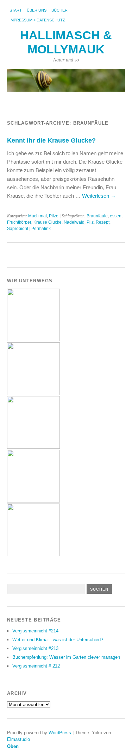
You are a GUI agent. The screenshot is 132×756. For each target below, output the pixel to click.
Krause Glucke (47, 222)
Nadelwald (74, 222)
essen (115, 215)
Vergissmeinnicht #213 (35, 648)
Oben (13, 746)
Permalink (41, 228)
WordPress (60, 732)
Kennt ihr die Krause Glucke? (51, 140)
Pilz (90, 222)
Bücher (59, 10)
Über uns (36, 10)
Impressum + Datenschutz (37, 20)
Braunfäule (97, 215)
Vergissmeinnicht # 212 (36, 666)
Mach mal (37, 215)
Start (16, 10)
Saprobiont (17, 228)
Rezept (102, 222)
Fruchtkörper (19, 222)
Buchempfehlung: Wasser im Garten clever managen (66, 657)
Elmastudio (18, 739)
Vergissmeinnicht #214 (35, 630)
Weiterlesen (99, 196)
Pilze (53, 215)
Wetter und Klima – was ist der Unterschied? (57, 639)
